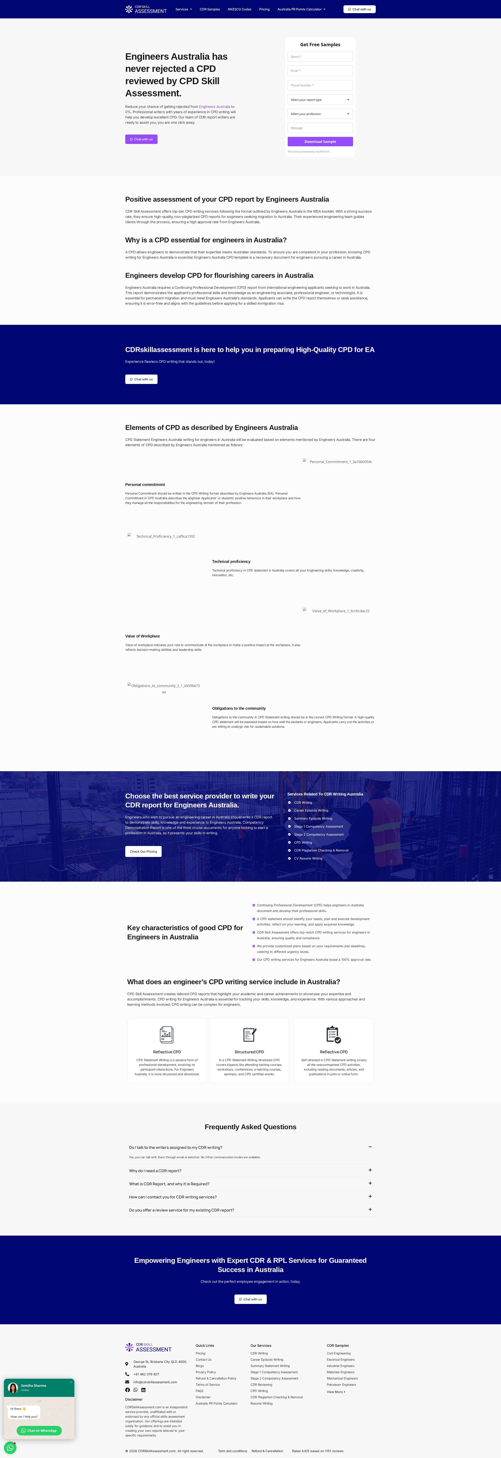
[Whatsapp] (135, 1390)
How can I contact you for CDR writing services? (173, 1197)
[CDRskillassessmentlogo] (146, 9)
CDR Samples (210, 9)
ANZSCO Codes (239, 9)
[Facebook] (127, 1390)
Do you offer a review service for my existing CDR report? (181, 1210)
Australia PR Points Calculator (300, 9)
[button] (184, 9)
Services (182, 9)
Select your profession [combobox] (306, 114)
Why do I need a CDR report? (155, 1170)
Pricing (264, 9)
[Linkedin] (143, 1390)
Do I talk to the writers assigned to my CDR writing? (175, 1147)
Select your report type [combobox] (306, 100)
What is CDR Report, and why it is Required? (169, 1183)
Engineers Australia (214, 107)
